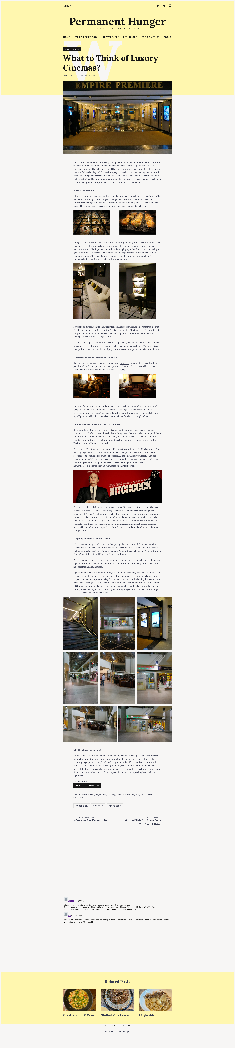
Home (66, 37)
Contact (128, 1026)
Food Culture (150, 37)
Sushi (150, 794)
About (67, 6)
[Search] (170, 6)
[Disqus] (117, 863)
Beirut (79, 785)
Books (168, 37)
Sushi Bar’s (140, 206)
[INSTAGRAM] (164, 6)
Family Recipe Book (86, 37)
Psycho (79, 510)
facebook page (111, 172)
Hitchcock (127, 507)
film (105, 794)
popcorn (135, 794)
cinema (91, 794)
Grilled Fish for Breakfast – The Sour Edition (143, 822)
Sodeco (144, 794)
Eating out (130, 37)
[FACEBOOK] (158, 6)
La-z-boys (124, 363)
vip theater (78, 797)
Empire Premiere (141, 162)
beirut (84, 794)
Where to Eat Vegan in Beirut (92, 820)
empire (99, 794)
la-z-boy (111, 794)
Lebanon (120, 794)
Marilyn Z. (69, 75)
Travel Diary (111, 37)
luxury (128, 794)
